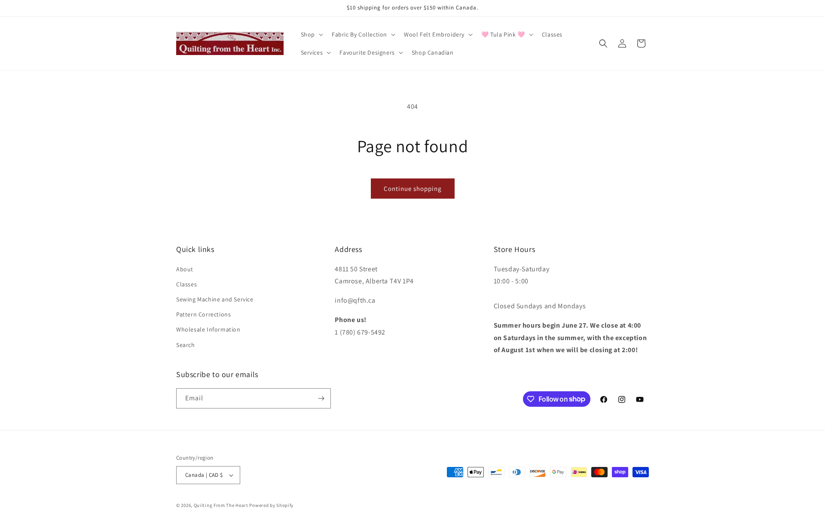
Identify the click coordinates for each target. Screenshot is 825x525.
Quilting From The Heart (221, 505)
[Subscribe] (321, 398)
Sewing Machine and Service (215, 299)
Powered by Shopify (271, 505)
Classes (186, 284)
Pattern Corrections (203, 314)
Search (185, 345)
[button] (311, 34)
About (184, 269)
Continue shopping (413, 188)
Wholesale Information (208, 329)
